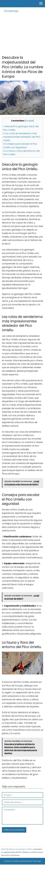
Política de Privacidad (23, 861)
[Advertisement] (22, 31)
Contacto (8, 861)
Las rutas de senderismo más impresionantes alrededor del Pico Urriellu (21, 137)
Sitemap (37, 861)
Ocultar (29, 120)
